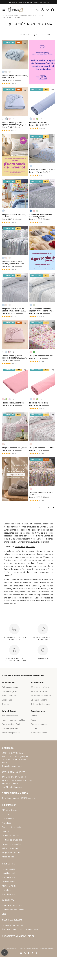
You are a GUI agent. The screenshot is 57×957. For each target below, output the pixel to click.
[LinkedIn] (36, 953)
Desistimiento (8, 819)
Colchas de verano (39, 700)
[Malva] (9, 399)
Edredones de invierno (41, 695)
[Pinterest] (21, 953)
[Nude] (6, 258)
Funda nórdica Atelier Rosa (13, 403)
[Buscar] (37, 9)
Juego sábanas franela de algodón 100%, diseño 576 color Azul (40, 310)
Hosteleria (6, 890)
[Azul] (3, 72)
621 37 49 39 (20, 777)
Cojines (34, 728)
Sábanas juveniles (10, 728)
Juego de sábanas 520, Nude (14, 448)
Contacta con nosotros (12, 766)
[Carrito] (52, 9)
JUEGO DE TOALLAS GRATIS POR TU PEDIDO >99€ (28, 2)
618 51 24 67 (7, 777)
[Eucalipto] (37, 210)
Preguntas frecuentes (11, 844)
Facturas (6, 831)
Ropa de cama (8, 869)
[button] (25, 43)
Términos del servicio (11, 827)
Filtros (39, 35)
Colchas (5, 704)
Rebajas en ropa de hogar (13, 925)
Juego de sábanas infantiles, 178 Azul (14, 216)
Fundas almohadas (39, 724)
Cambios (6, 814)
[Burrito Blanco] (23, 10)
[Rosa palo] (34, 210)
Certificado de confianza (13, 909)
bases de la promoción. (25, 546)
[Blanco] (3, 118)
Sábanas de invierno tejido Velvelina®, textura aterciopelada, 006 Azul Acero (42, 216)
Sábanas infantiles (10, 716)
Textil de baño (8, 881)
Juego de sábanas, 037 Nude (41, 448)
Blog (4, 914)
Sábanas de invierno (40, 687)
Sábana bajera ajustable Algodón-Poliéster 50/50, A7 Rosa (14, 357)
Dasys (52, 948)
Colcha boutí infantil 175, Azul (41, 170)
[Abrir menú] (4, 9)
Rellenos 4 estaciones (40, 704)
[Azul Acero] (30, 210)
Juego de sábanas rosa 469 (41, 356)
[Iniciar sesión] (42, 9)
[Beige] (9, 72)
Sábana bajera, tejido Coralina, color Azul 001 (15, 77)
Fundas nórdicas (9, 695)
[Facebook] (28, 953)
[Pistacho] (37, 118)
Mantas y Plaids (9, 886)
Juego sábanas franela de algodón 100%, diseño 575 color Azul (13, 310)
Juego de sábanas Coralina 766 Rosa (40, 494)
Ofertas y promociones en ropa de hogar (20, 929)
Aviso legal (7, 823)
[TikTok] (32, 953)
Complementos (8, 877)
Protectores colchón (40, 732)
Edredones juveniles (11, 732)
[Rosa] (9, 118)
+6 (41, 119)
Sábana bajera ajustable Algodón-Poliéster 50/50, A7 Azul (14, 123)
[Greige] (9, 305)
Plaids (33, 720)
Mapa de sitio (8, 857)
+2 (13, 119)
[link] (42, 62)
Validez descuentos (10, 848)
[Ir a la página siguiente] (53, 507)
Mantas (34, 716)
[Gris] (6, 72)
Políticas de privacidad (12, 840)
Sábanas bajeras (9, 691)
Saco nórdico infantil (11, 724)
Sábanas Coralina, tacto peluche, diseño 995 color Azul (13, 263)
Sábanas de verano (39, 691)
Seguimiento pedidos (11, 852)
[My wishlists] (47, 9)
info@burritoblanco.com (12, 787)
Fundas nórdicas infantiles (13, 720)
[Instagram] (25, 953)
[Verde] (34, 352)
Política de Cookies (10, 835)
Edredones (7, 700)
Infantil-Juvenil (8, 873)
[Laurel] (34, 305)
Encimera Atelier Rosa (38, 403)
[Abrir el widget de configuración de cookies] (4, 952)
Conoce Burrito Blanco (12, 905)
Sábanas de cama (10, 687)
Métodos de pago (10, 810)
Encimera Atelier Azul (38, 122)
